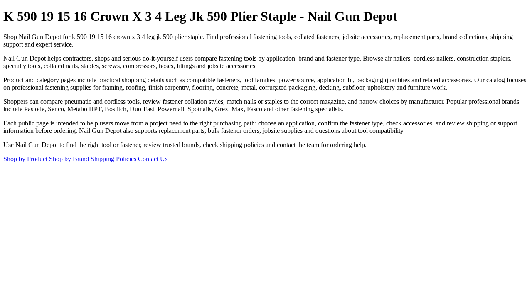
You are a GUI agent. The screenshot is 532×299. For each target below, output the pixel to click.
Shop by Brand (69, 158)
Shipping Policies (113, 158)
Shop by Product (25, 158)
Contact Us (152, 158)
